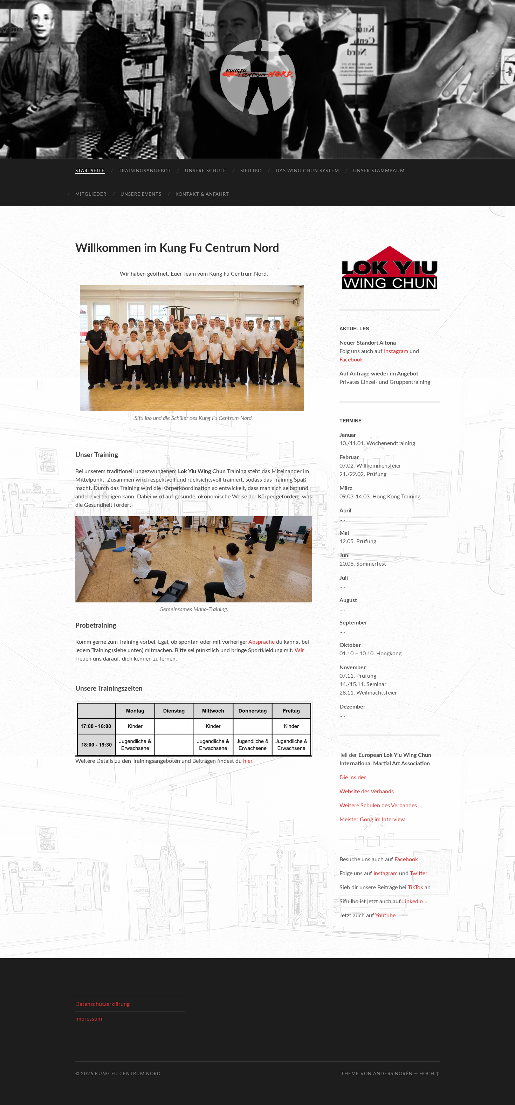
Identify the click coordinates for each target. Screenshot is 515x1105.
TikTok (415, 887)
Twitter (418, 873)
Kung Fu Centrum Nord (128, 1074)
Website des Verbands (366, 791)
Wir (299, 650)
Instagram (396, 351)
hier (247, 761)
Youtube (385, 915)
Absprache (261, 642)
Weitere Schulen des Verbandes (378, 805)
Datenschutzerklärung (102, 1004)
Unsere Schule (205, 171)
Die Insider (352, 777)
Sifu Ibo (251, 171)
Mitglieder (91, 194)
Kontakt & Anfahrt (202, 194)
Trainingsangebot (145, 171)
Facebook (351, 359)
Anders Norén (393, 1074)
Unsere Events (141, 194)
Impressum (88, 1019)
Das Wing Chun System (307, 171)
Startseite (90, 171)
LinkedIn (412, 901)
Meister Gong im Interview (372, 819)
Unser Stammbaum (379, 171)
